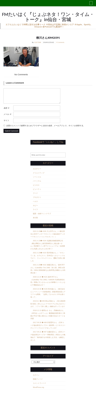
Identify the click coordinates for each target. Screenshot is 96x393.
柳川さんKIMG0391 (48, 38)
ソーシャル (37, 177)
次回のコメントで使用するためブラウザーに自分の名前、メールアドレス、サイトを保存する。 (45, 126)
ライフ (35, 209)
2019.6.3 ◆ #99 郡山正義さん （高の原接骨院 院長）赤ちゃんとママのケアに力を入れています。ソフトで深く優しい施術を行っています (47, 303)
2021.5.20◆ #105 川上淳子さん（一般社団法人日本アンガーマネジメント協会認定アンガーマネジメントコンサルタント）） (47, 234)
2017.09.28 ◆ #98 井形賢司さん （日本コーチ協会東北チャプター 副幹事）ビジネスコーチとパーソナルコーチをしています (47, 325)
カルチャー (37, 169)
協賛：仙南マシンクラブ (42, 213)
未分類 (35, 218)
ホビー (35, 205)
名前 (6, 108)
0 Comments (60, 42)
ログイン (36, 375)
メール (7, 114)
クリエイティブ (38, 173)
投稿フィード (38, 379)
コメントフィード (39, 383)
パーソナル (37, 181)
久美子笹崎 (37, 42)
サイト (6, 120)
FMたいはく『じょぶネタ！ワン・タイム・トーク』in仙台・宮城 (48, 17)
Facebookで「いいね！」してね (48, 142)
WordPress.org (38, 387)
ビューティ (37, 189)
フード (35, 193)
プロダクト (37, 197)
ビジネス (36, 185)
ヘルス (35, 201)
